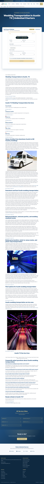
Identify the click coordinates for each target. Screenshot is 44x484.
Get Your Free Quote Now (9, 401)
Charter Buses (3, 472)
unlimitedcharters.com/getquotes (18, 186)
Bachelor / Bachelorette (26, 465)
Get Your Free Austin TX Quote (10, 96)
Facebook (37, 482)
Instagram (41, 482)
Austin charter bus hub (20, 307)
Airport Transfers (25, 462)
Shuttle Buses (3, 475)
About (34, 3)
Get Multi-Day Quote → (9, 137)
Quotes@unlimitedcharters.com (5, 463)
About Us (24, 471)
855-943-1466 (35, 185)
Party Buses (2, 471)
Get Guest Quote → (8, 109)
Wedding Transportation (26, 459)
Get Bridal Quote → (8, 120)
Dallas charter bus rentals (28, 307)
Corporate (24, 3)
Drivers (24, 472)
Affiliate (37, 3)
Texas (7, 6)
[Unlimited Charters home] (4, 4)
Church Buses (3, 478)
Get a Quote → (41, 4)
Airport (28, 3)
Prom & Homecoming (26, 461)
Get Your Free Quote (22, 438)
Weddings (17, 3)
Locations (13, 3)
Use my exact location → (22, 414)
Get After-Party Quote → (9, 131)
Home (1, 6)
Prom (21, 3)
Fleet (9, 3)
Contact (24, 475)
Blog (31, 3)
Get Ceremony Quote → (9, 114)
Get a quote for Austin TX (9, 188)
